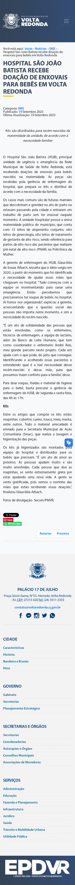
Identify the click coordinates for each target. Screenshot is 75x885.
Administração (13, 789)
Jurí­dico (8, 816)
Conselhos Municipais (18, 755)
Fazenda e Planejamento (20, 802)
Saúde (7, 823)
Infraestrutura (13, 809)
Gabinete (9, 695)
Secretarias (11, 702)
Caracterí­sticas (13, 648)
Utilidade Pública (15, 836)
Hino (6, 668)
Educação (10, 796)
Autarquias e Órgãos (17, 749)
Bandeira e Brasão (16, 661)
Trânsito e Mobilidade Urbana (24, 830)
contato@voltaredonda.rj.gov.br (38, 607)
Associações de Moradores (22, 762)
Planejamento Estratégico (21, 708)
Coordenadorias (14, 742)
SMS (21, 108)
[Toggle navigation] (66, 21)
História (9, 654)
